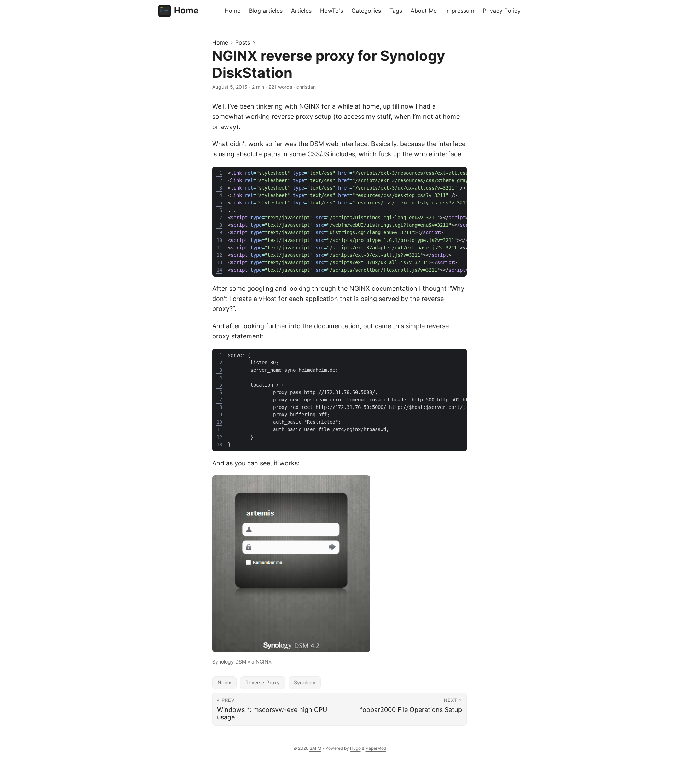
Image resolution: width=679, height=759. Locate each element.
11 (219, 247)
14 (219, 270)
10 (219, 240)
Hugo (355, 748)
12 (219, 255)
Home (186, 10)
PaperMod (376, 748)
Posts (242, 42)
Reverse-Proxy (262, 682)
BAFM (315, 748)
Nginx (224, 682)
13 (219, 262)
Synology (304, 682)
